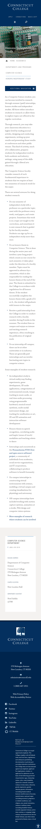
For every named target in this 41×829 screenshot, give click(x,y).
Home (7, 61)
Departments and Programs (18, 67)
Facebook (13, 704)
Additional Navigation (20, 88)
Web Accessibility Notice (21, 697)
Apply (11, 17)
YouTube (12, 718)
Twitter (12, 708)
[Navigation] (18, 22)
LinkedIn (12, 722)
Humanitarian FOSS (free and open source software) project (21, 453)
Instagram (13, 713)
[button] (38, 826)
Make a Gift (32, 17)
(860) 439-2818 (14, 547)
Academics (21, 61)
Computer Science (14, 73)
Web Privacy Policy (21, 694)
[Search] (26, 22)
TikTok (12, 727)
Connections (21, 17)
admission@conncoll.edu (21, 677)
